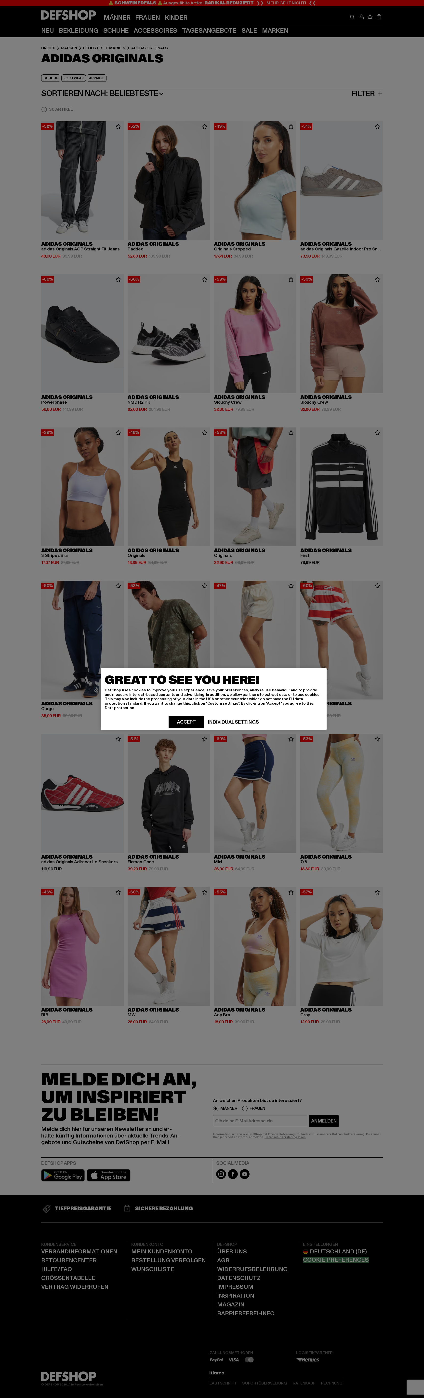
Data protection (119, 708)
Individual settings (233, 722)
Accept (186, 722)
